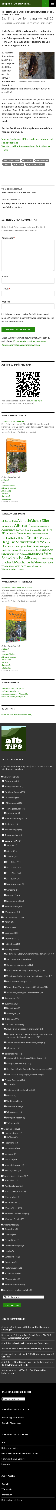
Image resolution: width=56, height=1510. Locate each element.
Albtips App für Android (12, 1417)
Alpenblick (45, 527)
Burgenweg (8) (13, 813)
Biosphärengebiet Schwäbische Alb (38, 530)
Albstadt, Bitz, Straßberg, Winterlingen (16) (26, 1058)
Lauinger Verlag (8, 485)
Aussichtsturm (8, 529)
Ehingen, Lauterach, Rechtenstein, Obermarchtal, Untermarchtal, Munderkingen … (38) (29, 1035)
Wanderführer (7, 566)
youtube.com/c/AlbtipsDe (13, 696)
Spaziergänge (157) (15, 901)
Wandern (20, 566)
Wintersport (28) (12, 912)
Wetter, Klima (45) (13, 1170)
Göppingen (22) (11, 938)
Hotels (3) (9, 1251)
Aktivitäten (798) (11, 776)
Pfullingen (24, 554)
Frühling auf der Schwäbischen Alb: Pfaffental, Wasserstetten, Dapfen (26, 1336)
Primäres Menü (52, 3)
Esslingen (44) (11, 933)
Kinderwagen (42, 546)
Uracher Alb (8, 562)
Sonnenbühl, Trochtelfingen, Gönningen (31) (27, 987)
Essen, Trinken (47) (13, 1133)
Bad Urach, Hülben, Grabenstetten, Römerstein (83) (30, 953)
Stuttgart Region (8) (15, 1117)
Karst (13, 546)
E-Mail (5, 288)
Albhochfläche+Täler (33, 520)
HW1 (41, 542)
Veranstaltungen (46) (14, 1165)
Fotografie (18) (11, 1142)
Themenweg (47, 558)
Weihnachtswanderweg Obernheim (32, 1343)
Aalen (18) (9, 921)
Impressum (6, 1494)
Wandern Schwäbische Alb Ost (15, 421)
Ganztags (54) (12, 889)
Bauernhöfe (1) (11, 1229)
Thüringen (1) (12, 1123)
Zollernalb (21, 569)
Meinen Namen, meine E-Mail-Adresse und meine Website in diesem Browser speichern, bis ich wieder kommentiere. (27, 318)
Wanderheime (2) (12, 1279)
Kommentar (8, 237)
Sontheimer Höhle (35, 164)
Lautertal (5, 550)
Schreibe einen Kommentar (39, 23)
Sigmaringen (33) (12, 998)
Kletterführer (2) (12, 1197)
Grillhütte (7, 538)
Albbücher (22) (11, 1180)
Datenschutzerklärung (11, 1500)
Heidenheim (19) (12, 944)
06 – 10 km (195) (13, 867)
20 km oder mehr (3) (15, 884)
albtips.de (5, 480)
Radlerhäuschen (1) (13, 1267)
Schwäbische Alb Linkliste (13, 1458)
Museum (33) (10, 1159)
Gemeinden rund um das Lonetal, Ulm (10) (25, 1042)
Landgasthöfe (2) (12, 1256)
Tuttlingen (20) (11, 1019)
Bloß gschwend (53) (13, 786)
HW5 (47, 542)
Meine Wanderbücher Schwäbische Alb (19, 1453)
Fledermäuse (42, 161)
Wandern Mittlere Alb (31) (16, 1213)
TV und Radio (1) (12, 1202)
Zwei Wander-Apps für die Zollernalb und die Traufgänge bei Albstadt (27, 1363)
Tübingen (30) (11, 1003)
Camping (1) (10, 1234)
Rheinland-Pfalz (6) (14, 1106)
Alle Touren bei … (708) (13, 917)
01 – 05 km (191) (13, 862)
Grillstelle (34, 538)
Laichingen (24, 12)
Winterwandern (9, 569)
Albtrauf (22, 525)
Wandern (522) (13, 841)
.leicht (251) (11, 845)
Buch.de (4, 493)
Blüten (5, 533)
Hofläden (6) (12, 1137)
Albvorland (35, 526)
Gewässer (24, 533)
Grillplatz (20, 538)
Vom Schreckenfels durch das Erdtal (19, 191)
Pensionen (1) (10, 1262)
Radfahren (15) (11, 824)
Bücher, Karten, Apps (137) (15, 1176)
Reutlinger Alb (35, 553)
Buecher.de (5, 496)
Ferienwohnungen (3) (14, 1245)
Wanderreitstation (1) (14, 1284)
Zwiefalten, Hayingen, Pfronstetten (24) (24, 992)
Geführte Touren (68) (14, 792)
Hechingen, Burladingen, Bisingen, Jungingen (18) (29, 1069)
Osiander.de (6, 499)
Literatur (23, 550)
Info (3, 1442)
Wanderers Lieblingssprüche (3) (18, 1290)
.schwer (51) (11, 856)
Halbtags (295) (13, 895)
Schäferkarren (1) (12, 1273)
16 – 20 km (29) (13, 878)
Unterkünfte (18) (11, 1224)
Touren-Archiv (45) (13, 835)
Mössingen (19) (13, 1013)
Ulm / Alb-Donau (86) (14, 1024)
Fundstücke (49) (12, 1148)
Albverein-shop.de (8, 488)
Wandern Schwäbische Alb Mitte (16, 587)
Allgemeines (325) (11, 1128)
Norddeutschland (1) (15, 1101)
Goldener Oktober (40, 533)
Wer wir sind (7, 1489)
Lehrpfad (15, 550)
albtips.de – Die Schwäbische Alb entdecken (16, 3)
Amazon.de (6, 490)
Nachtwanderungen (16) (15, 818)
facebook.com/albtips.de (12, 688)
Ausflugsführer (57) (13, 1186)
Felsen (13, 533)
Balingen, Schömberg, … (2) (18, 1063)
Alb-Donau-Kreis (11, 161)
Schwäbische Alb (15, 557)
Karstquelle (21, 546)
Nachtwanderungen (42, 12)
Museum (32, 550)
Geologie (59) (10, 1154)
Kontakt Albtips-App (11, 1423)
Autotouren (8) (11, 781)
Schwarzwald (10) (14, 1112)
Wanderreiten (35, 566)
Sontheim (18, 164)
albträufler (19, 23)
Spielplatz (36, 558)
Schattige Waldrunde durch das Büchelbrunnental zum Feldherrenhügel (26, 203)
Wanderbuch (46, 562)
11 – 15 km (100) (13, 873)
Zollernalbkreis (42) (13, 1053)
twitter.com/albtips (10, 691)
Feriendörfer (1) (11, 1240)
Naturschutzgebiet (10, 553)
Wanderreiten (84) (13, 906)
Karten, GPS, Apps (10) (15, 1191)
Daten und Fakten (9, 1448)
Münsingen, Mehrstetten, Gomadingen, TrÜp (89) (29, 976)
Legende (5, 1464)
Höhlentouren (9, 12)
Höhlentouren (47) (13, 803)
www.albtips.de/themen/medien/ (16, 714)
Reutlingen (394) (12, 949)
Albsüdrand (7, 526)
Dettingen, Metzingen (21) (18, 959)
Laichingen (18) (13, 1048)
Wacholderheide (27, 562)
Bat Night (27, 161)
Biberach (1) (10, 927)
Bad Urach (20, 530)
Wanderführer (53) (13, 1208)
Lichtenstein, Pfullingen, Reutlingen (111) (25, 970)
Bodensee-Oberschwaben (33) (20, 1090)
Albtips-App (36, 400)
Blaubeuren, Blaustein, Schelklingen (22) (24, 1028)
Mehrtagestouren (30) (14, 808)
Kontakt (5, 1484)
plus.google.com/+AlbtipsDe (14, 694)
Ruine (47, 553)
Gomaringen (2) (13, 1008)
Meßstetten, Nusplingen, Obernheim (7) (25, 1074)
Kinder (30, 546)
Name (5, 276)
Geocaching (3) (11, 797)
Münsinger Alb (44, 549)
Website (5, 301)
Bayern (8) (11, 1084)
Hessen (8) (11, 1095)
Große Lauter (48, 538)
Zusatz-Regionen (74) (14, 1080)
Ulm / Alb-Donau (10, 14)
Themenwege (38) (13, 829)
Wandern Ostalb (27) (14, 1219)
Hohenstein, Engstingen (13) (19, 965)
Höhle (7, 164)
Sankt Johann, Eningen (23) (18, 981)
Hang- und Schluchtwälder (19, 542)
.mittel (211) (11, 851)
